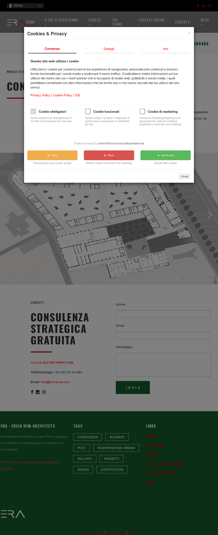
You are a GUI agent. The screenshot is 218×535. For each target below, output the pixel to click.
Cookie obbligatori (52, 111)
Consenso (52, 48)
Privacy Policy (40, 95)
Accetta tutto (166, 155)
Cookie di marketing (163, 111)
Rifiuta (110, 155)
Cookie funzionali (106, 111)
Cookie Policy (63, 95)
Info (165, 48)
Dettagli (109, 48)
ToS (77, 95)
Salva (53, 155)
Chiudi (184, 176)
